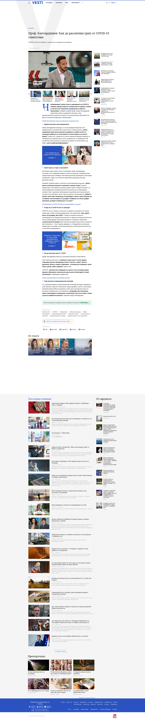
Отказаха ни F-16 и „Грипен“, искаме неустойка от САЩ (107, 63)
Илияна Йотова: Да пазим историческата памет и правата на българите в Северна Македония (107, 132)
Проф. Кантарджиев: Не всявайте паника (56, 278)
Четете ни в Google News (41, 710)
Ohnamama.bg (77, 704)
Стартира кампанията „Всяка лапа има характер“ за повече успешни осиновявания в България (109, 407)
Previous (29, 97)
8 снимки (51, 246)
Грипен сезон (46, 312)
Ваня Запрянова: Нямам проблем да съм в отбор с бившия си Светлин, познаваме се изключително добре (110, 461)
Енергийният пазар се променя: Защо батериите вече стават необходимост (108, 90)
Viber (46, 329)
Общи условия (84, 709)
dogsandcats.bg (104, 104)
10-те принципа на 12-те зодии (38, 691)
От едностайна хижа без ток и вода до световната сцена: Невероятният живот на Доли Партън (71, 563)
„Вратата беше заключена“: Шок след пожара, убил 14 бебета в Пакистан (70, 448)
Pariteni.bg (100, 704)
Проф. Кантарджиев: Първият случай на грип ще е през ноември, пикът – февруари (67, 351)
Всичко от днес (61, 651)
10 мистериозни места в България (36, 672)
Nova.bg (91, 702)
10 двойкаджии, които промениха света (81, 691)
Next (91, 97)
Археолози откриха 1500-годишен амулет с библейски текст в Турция (70, 404)
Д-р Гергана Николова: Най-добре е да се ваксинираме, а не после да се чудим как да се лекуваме (52, 351)
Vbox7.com (69, 702)
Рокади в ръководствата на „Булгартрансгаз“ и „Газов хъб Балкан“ (71, 579)
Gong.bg (76, 702)
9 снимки (51, 158)
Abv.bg (63, 702)
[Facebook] (117, 711)
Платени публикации (105, 709)
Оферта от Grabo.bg (56, 434)
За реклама (76, 709)
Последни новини (39, 399)
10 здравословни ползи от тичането (82, 672)
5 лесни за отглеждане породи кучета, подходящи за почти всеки (108, 100)
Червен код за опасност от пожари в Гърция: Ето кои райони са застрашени (70, 549)
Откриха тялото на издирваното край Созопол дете (107, 55)
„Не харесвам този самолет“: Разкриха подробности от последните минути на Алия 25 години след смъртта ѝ (70, 621)
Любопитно (75, 2)
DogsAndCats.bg (99, 702)
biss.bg (102, 94)
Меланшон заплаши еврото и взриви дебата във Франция (108, 72)
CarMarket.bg (108, 702)
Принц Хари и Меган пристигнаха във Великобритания (107, 81)
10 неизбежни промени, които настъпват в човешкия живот (61, 672)
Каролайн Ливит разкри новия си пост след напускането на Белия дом (108, 143)
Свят (66, 2)
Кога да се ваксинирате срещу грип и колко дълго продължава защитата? (83, 351)
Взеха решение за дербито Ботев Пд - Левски (109, 472)
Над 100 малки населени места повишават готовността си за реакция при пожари (72, 419)
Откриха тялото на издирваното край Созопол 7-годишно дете (109, 505)
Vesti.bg (37, 2)
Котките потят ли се (109, 416)
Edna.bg (107, 704)
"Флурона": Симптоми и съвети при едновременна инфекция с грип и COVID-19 (52, 239)
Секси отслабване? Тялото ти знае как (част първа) (61, 691)
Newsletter (54, 329)
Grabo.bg (93, 704)
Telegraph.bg (113, 704)
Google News (64, 329)
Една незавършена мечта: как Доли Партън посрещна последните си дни (109, 450)
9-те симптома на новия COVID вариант (52, 154)
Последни (49, 2)
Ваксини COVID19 (74, 314)
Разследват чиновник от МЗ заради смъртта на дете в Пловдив (70, 462)
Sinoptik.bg (86, 704)
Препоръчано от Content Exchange (86, 697)
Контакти (115, 709)
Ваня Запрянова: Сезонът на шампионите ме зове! (69, 505)
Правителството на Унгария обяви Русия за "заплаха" (70, 636)
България (59, 2)
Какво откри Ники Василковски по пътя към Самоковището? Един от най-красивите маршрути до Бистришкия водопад (110, 429)
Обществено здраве (75, 312)
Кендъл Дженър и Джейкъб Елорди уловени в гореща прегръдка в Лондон (70, 520)
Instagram (82, 329)
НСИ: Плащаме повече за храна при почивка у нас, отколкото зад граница (69, 491)
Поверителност (94, 709)
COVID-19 (55, 312)
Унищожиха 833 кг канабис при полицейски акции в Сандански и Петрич (70, 593)
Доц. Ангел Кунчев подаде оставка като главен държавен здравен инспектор (71, 607)
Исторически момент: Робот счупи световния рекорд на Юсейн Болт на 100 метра (109, 121)
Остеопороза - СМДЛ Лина (60, 433)
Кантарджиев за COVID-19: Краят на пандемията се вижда (61, 204)
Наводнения (64, 312)
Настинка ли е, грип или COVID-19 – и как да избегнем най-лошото (35, 352)
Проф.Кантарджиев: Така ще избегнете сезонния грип (60, 121)
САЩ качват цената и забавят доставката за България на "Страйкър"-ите (71, 535)
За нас (69, 709)
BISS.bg (115, 702)
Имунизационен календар (58, 316)
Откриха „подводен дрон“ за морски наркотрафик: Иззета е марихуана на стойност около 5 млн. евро (109, 494)
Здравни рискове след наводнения (77, 316)
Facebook (74, 329)
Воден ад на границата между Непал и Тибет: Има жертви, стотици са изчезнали (72, 476)
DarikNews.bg (83, 702)
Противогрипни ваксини (59, 314)
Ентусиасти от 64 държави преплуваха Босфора (110, 440)
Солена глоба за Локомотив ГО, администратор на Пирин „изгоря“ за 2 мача (109, 481)
